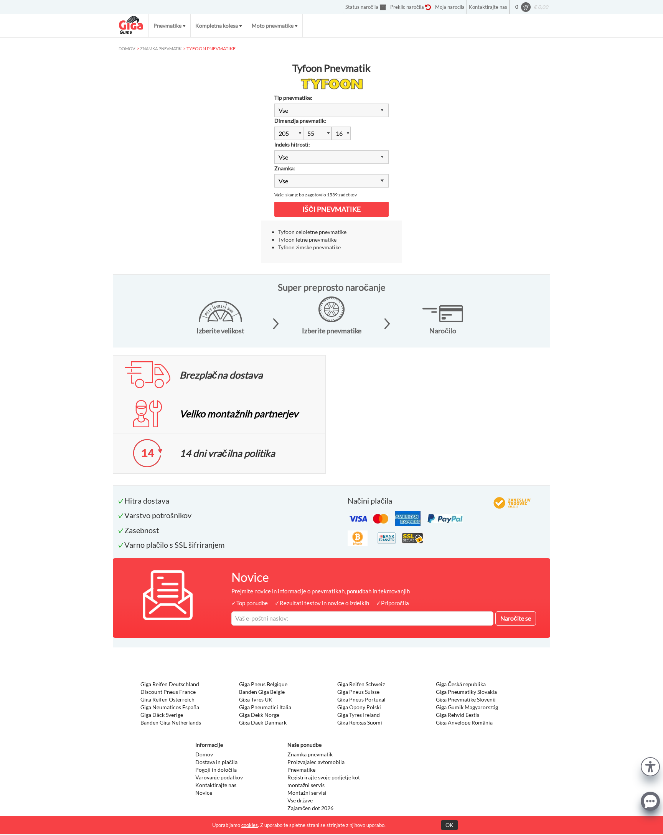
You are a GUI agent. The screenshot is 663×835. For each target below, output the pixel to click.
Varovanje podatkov (219, 777)
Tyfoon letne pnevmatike (307, 239)
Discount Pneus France (168, 691)
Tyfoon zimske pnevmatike (309, 247)
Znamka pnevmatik (310, 754)
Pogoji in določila (216, 769)
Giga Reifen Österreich (167, 699)
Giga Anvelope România (464, 722)
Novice (203, 792)
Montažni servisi (307, 792)
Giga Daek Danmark (263, 722)
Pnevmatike (167, 25)
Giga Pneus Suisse (358, 691)
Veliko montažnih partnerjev (239, 413)
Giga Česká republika (461, 684)
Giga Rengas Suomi (359, 722)
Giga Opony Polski (359, 707)
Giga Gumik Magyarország (467, 707)
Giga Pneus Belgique (263, 684)
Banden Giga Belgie (262, 691)
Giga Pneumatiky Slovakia (466, 691)
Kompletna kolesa (216, 25)
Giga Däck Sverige (161, 714)
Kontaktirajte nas (215, 785)
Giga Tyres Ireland (358, 714)
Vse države (300, 800)
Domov (204, 754)
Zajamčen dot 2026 (310, 808)
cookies (249, 825)
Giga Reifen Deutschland (169, 684)
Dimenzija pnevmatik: (300, 120)
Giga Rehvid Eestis (457, 714)
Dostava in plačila (216, 762)
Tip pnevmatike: (293, 97)
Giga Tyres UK (255, 699)
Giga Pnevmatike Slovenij (466, 699)
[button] (650, 765)
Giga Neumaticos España (169, 707)
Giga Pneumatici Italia (265, 707)
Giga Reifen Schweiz (361, 684)
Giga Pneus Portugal (361, 699)
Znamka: (284, 168)
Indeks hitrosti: (292, 144)
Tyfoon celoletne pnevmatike (312, 232)
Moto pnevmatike (273, 25)
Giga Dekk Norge (259, 714)
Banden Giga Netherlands (170, 722)
